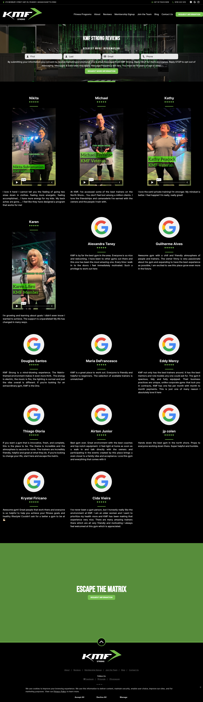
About (97, 14)
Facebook (89, 679)
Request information (101, 597)
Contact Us (167, 14)
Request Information (189, 14)
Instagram (115, 679)
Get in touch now (161, 2)
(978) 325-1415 (180, 2)
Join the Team (144, 14)
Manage (123, 697)
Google (102, 679)
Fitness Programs (82, 14)
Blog (156, 14)
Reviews (107, 14)
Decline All (101, 697)
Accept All (79, 697)
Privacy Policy (60, 691)
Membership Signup (124, 14)
